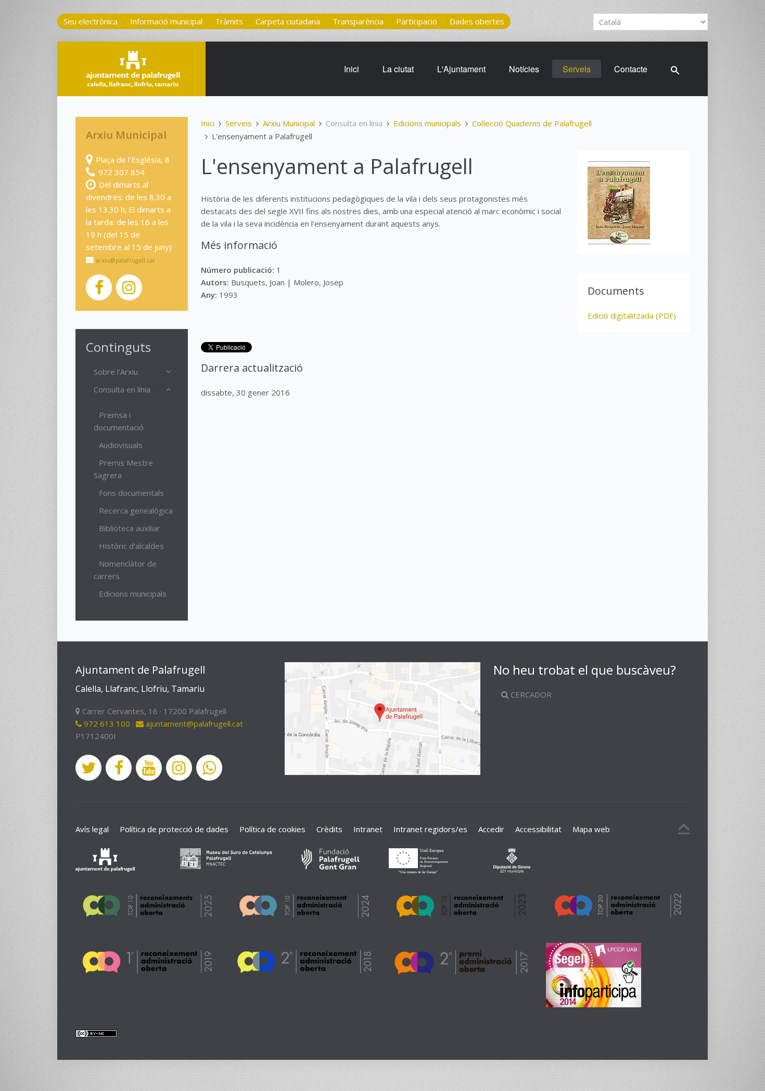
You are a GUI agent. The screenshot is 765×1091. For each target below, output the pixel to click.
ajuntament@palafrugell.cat (193, 723)
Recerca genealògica (136, 510)
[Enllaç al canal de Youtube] (149, 768)
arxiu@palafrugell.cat (125, 260)
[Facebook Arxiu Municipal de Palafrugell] (99, 287)
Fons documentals (131, 493)
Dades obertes (477, 21)
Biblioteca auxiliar (129, 528)
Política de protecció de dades (174, 829)
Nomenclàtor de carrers (125, 569)
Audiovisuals (121, 445)
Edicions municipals (427, 123)
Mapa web (591, 829)
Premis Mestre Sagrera (123, 468)
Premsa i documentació (119, 421)
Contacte (630, 69)
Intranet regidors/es (430, 829)
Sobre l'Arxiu (116, 371)
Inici (351, 69)
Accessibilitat (538, 829)
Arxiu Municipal (289, 123)
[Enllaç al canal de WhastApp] (209, 768)
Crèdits (329, 829)
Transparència (358, 21)
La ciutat (398, 69)
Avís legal (92, 829)
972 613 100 (106, 723)
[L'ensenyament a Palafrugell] (619, 202)
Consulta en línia (122, 389)
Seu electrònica (90, 21)
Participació (416, 21)
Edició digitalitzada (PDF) (632, 315)
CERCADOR (530, 694)
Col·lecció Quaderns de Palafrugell (532, 123)
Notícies (524, 69)
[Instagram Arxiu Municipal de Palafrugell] (129, 287)
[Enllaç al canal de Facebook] (119, 768)
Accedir (491, 829)
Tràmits (229, 21)
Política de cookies (272, 829)
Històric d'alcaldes (131, 546)
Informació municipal (166, 21)
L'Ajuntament (461, 69)
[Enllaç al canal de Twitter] (88, 768)
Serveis (577, 69)
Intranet (367, 829)
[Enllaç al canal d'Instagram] (179, 768)
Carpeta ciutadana (288, 21)
